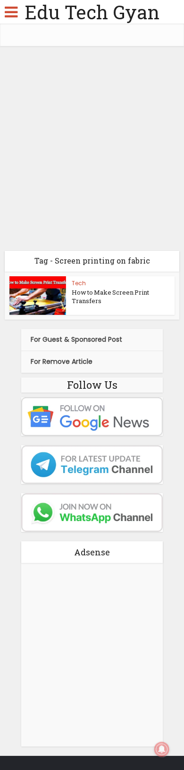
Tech (79, 283)
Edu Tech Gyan (92, 12)
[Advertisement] (92, 152)
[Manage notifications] (161, 749)
